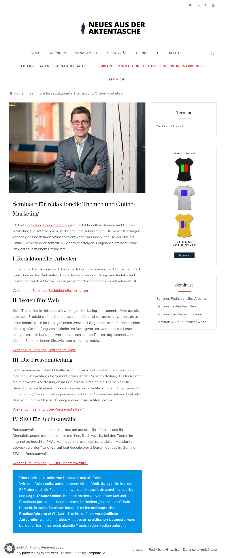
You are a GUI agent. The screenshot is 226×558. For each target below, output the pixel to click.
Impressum (137, 549)
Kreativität (117, 53)
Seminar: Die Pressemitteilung (179, 314)
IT (158, 53)
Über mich (115, 79)
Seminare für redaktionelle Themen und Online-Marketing (149, 66)
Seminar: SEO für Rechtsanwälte (181, 322)
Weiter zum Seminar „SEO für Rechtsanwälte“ (50, 463)
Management (86, 53)
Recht (174, 53)
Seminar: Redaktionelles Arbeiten (182, 298)
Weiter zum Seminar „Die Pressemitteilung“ (48, 409)
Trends (142, 53)
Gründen (58, 53)
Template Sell (97, 553)
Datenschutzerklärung (200, 549)
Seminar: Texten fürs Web (176, 306)
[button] (9, 548)
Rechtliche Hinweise (164, 549)
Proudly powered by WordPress (34, 553)
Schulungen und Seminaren (49, 225)
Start (36, 53)
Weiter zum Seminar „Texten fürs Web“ (44, 350)
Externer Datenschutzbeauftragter (54, 66)
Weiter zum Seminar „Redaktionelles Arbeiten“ (51, 290)
